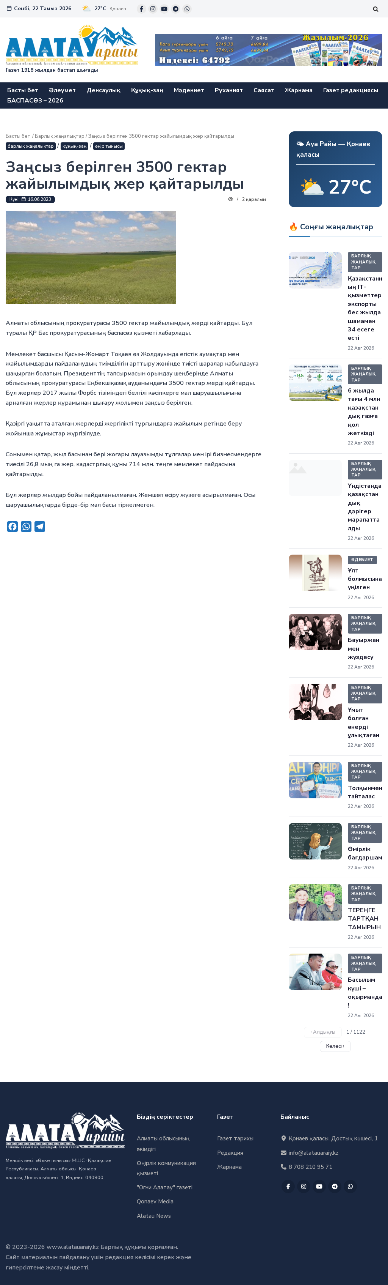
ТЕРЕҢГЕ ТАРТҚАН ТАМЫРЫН (364, 919)
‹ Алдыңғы (322, 1032)
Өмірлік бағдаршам (365, 853)
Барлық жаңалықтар (59, 136)
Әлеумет (62, 90)
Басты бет (22, 90)
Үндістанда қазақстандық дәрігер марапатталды (365, 507)
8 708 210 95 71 (309, 1167)
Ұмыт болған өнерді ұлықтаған (363, 722)
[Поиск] (376, 9)
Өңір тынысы (109, 146)
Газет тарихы (235, 1138)
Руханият (229, 90)
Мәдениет (189, 90)
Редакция (230, 1153)
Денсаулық (103, 90)
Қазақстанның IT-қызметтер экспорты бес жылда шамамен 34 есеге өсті (365, 308)
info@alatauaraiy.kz (312, 1153)
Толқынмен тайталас (365, 792)
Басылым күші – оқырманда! (365, 992)
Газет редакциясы (350, 90)
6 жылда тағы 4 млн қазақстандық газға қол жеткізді (364, 411)
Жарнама (299, 90)
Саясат (263, 90)
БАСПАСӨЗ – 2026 (35, 100)
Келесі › (335, 1046)
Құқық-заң (147, 90)
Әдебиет (362, 560)
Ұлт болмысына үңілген (365, 579)
